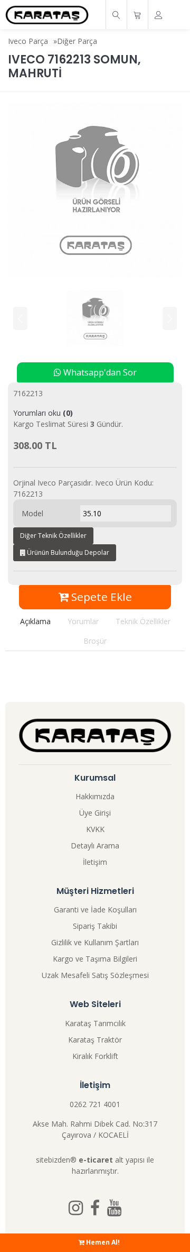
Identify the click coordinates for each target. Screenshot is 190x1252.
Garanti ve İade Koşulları (95, 909)
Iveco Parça (28, 41)
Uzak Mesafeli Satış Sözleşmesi (95, 975)
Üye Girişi (95, 813)
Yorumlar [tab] (83, 621)
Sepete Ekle (100, 596)
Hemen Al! (102, 1242)
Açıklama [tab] (35, 621)
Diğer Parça (77, 41)
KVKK (95, 829)
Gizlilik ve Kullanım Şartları (95, 942)
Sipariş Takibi (95, 926)
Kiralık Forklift (95, 1056)
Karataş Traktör (95, 1040)
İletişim (95, 862)
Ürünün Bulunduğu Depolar (67, 552)
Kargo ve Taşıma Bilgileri (95, 959)
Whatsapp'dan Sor (99, 372)
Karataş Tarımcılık (95, 1023)
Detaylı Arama (95, 845)
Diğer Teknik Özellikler (53, 535)
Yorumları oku (43, 413)
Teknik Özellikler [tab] (143, 621)
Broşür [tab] (95, 641)
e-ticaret (96, 1160)
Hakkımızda (95, 796)
